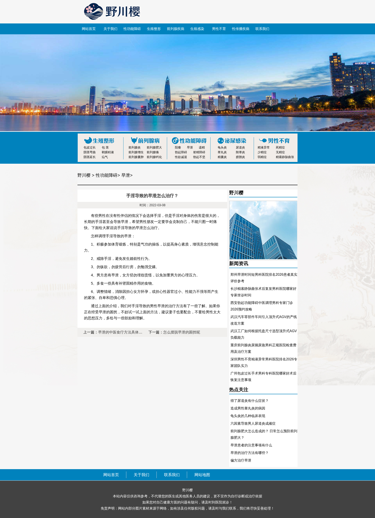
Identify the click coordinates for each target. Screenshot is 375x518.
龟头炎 (222, 147)
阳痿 (178, 147)
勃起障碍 (181, 152)
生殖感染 (197, 29)
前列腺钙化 (154, 157)
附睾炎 (240, 152)
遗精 (202, 147)
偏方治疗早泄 (240, 460)
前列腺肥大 (154, 147)
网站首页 (89, 29)
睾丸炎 (222, 152)
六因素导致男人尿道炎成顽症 (253, 423)
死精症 (280, 147)
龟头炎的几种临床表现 (247, 416)
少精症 (262, 152)
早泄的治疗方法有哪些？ (249, 453)
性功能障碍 (132, 29)
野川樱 (83, 175)
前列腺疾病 (175, 29)
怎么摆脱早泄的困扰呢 (181, 332)
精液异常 (264, 147)
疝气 (105, 157)
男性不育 (219, 29)
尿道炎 (240, 147)
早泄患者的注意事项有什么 (251, 445)
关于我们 (110, 29)
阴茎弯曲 (90, 152)
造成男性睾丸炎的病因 (247, 408)
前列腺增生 (136, 152)
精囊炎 (222, 157)
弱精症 (262, 157)
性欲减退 (181, 157)
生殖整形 (154, 29)
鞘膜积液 (108, 152)
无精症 (280, 152)
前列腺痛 (153, 152)
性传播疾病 (240, 29)
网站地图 (202, 475)
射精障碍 (199, 152)
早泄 (190, 147)
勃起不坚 (199, 157)
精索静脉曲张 (285, 157)
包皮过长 (90, 147)
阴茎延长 (90, 157)
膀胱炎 (240, 157)
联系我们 (262, 29)
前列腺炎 (134, 147)
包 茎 (105, 147)
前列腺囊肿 (136, 157)
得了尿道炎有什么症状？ (249, 401)
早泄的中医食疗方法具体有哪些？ (125, 332)
